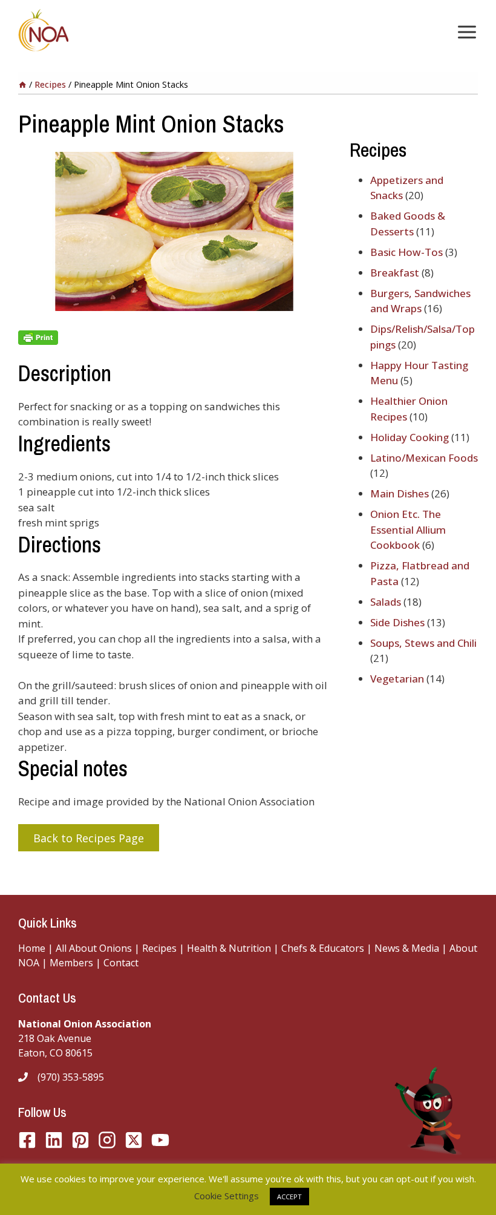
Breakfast (394, 273)
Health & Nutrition (229, 948)
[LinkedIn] (54, 1140)
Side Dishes (397, 622)
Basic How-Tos (406, 252)
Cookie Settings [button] (226, 1196)
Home (31, 948)
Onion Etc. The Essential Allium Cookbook (408, 529)
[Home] (22, 84)
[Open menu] (464, 32)
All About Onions (94, 948)
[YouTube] (134, 1140)
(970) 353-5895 (71, 1077)
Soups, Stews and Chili (423, 643)
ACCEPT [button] (289, 1196)
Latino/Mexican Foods (424, 458)
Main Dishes (399, 493)
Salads (385, 602)
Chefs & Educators (324, 948)
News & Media (406, 948)
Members (71, 962)
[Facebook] (27, 1140)
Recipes (159, 948)
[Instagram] (107, 1140)
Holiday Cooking (409, 437)
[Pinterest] (80, 1140)
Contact (121, 962)
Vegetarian (397, 679)
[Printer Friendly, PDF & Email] (174, 337)
